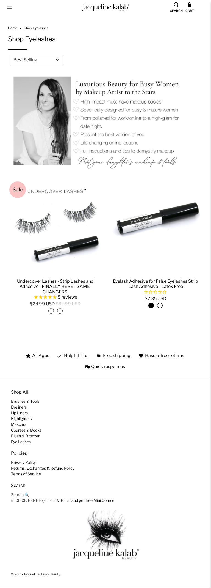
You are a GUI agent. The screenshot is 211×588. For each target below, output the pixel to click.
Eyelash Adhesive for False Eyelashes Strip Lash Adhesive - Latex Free (155, 284)
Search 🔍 (20, 494)
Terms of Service (26, 474)
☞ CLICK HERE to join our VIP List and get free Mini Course (62, 500)
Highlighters (21, 418)
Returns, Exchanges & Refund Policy (42, 468)
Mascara (19, 424)
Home (12, 28)
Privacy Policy (23, 462)
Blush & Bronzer (25, 436)
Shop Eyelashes (36, 28)
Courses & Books (26, 430)
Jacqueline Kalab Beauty (42, 574)
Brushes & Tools (25, 401)
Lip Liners (19, 412)
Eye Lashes (21, 441)
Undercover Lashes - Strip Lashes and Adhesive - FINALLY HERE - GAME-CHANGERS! (55, 286)
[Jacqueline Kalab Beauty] (105, 7)
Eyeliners (19, 407)
